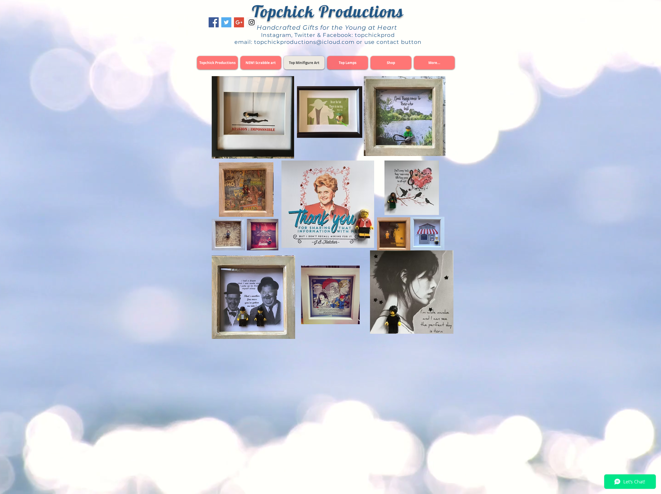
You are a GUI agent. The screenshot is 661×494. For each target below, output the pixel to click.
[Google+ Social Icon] (239, 22)
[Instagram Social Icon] (252, 22)
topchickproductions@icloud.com (304, 42)
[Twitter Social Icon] (226, 22)
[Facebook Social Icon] (214, 22)
